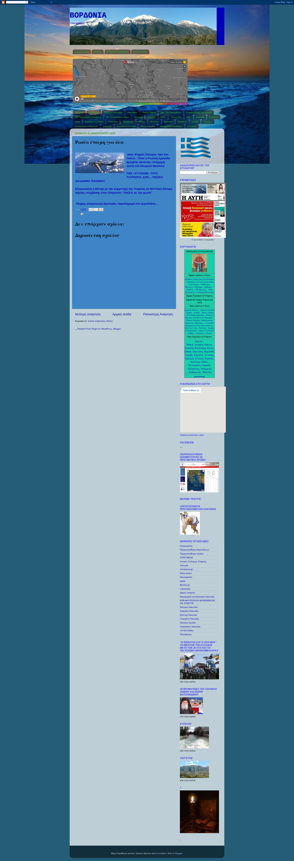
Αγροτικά (168, 121)
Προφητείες (128, 121)
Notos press (186, 573)
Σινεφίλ (195, 121)
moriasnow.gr (186, 569)
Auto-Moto (132, 112)
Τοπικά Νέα (176, 117)
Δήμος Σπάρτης (187, 592)
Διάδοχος (208, 287)
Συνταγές (213, 117)
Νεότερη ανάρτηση (87, 314)
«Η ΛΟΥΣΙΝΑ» (187, 630)
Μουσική (138, 117)
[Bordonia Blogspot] (181, 447)
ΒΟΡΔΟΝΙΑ (88, 15)
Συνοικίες (191, 126)
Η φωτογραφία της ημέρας (198, 112)
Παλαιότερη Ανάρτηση (158, 314)
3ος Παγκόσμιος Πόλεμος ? (88, 117)
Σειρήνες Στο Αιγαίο (94, 121)
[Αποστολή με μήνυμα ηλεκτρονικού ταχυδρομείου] (90, 209)
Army (163, 117)
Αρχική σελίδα (82, 52)
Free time (113, 121)
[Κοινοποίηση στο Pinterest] (101, 209)
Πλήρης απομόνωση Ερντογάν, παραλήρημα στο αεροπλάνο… (117, 203)
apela (182, 581)
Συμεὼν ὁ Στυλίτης (207, 310)
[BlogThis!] (93, 209)
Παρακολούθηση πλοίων (192, 553)
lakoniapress (186, 577)
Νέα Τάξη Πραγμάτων (171, 112)
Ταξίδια (141, 121)
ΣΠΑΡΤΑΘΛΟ (186, 557)
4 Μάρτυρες (205, 284)
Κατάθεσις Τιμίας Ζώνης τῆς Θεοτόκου (199, 279)
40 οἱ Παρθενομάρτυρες (196, 315)
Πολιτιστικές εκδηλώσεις (86, 126)
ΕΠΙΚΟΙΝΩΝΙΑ (140, 52)
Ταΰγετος (207, 121)
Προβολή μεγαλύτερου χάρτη (192, 435)
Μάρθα (189, 313)
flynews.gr (185, 585)
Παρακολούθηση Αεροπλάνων (194, 549)
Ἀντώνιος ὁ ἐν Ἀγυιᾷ (203, 333)
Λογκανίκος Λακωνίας (190, 626)
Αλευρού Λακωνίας (189, 607)
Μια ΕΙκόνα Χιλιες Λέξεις (117, 117)
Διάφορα (79, 112)
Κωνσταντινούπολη (126, 126)
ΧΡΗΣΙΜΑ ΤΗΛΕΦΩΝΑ (117, 52)
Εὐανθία (197, 313)
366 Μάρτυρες (201, 290)
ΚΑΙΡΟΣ (98, 52)
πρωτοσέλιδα (198, 240)
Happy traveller (147, 126)
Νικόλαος (202, 328)
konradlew (161, 853)
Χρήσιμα (151, 117)
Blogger (178, 853)
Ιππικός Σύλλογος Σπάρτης (193, 561)
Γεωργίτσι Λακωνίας (189, 619)
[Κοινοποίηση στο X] (96, 209)
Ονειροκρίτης (186, 546)
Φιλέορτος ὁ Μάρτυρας (194, 287)
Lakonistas (185, 589)
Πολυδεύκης (186, 634)
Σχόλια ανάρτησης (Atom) (100, 321)
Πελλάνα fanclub (188, 623)
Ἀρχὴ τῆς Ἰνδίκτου (192, 310)
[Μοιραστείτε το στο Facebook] (98, 209)
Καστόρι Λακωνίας (188, 615)
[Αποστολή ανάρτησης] (81, 214)
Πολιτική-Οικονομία (113, 112)
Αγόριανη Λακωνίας (189, 611)
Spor (188, 117)
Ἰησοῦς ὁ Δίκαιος (207, 313)
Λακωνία (200, 117)
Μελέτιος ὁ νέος (191, 328)
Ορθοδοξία (94, 112)
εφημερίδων (210, 240)
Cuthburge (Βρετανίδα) (205, 292)
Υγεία (77, 121)
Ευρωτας (107, 126)
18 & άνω (154, 121)
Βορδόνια (182, 121)
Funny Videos (149, 112)
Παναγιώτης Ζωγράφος (171, 126)
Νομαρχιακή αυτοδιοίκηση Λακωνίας (197, 596)
